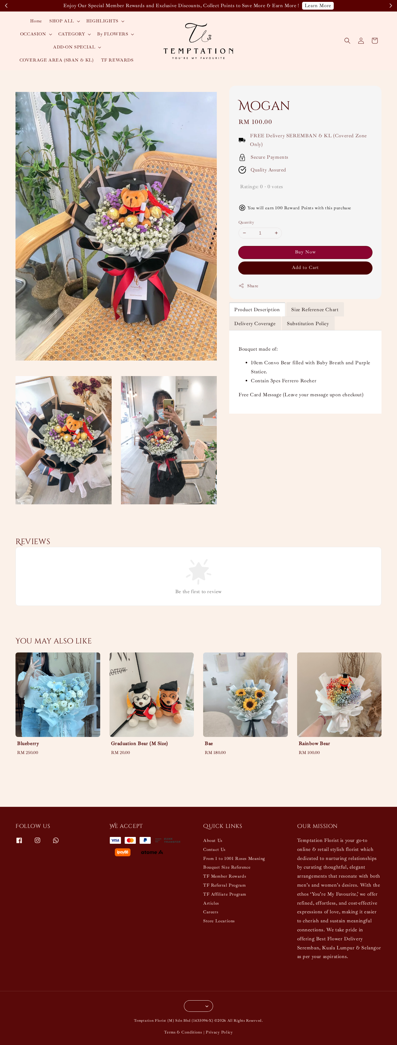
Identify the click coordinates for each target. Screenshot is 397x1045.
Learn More (318, 5)
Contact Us (214, 849)
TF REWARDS (117, 60)
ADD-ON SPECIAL (74, 47)
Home (36, 21)
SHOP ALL (61, 21)
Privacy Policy (219, 1032)
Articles (211, 903)
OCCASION (33, 34)
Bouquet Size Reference (226, 867)
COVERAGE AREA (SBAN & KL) (57, 60)
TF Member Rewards (224, 876)
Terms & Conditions (183, 1032)
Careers (210, 912)
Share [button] (252, 286)
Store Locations (219, 921)
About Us (212, 840)
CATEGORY (71, 34)
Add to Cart (305, 267)
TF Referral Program (224, 885)
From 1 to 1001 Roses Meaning (234, 858)
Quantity (246, 222)
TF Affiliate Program (224, 894)
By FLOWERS (112, 34)
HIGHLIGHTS (102, 21)
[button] (347, 41)
